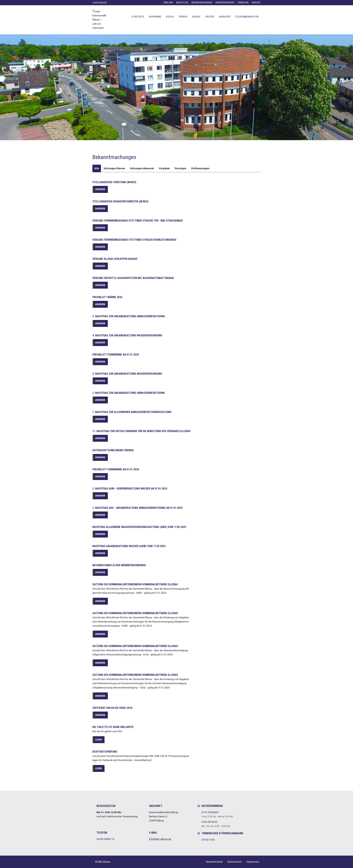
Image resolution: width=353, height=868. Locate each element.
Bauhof (196, 16)
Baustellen (182, 2)
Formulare (243, 2)
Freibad (183, 16)
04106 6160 (208, 839)
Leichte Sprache (99, 2)
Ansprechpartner (224, 2)
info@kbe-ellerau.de (160, 839)
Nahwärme (155, 16)
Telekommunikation (247, 16)
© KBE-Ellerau (102, 861)
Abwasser (224, 16)
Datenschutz (234, 861)
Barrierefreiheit (214, 861)
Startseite (137, 16)
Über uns (168, 2)
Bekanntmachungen (201, 2)
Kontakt (256, 2)
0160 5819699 (209, 821)
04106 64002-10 (105, 839)
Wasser (209, 16)
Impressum (252, 861)
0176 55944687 (210, 812)
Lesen (98, 739)
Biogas (170, 16)
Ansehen (100, 189)
